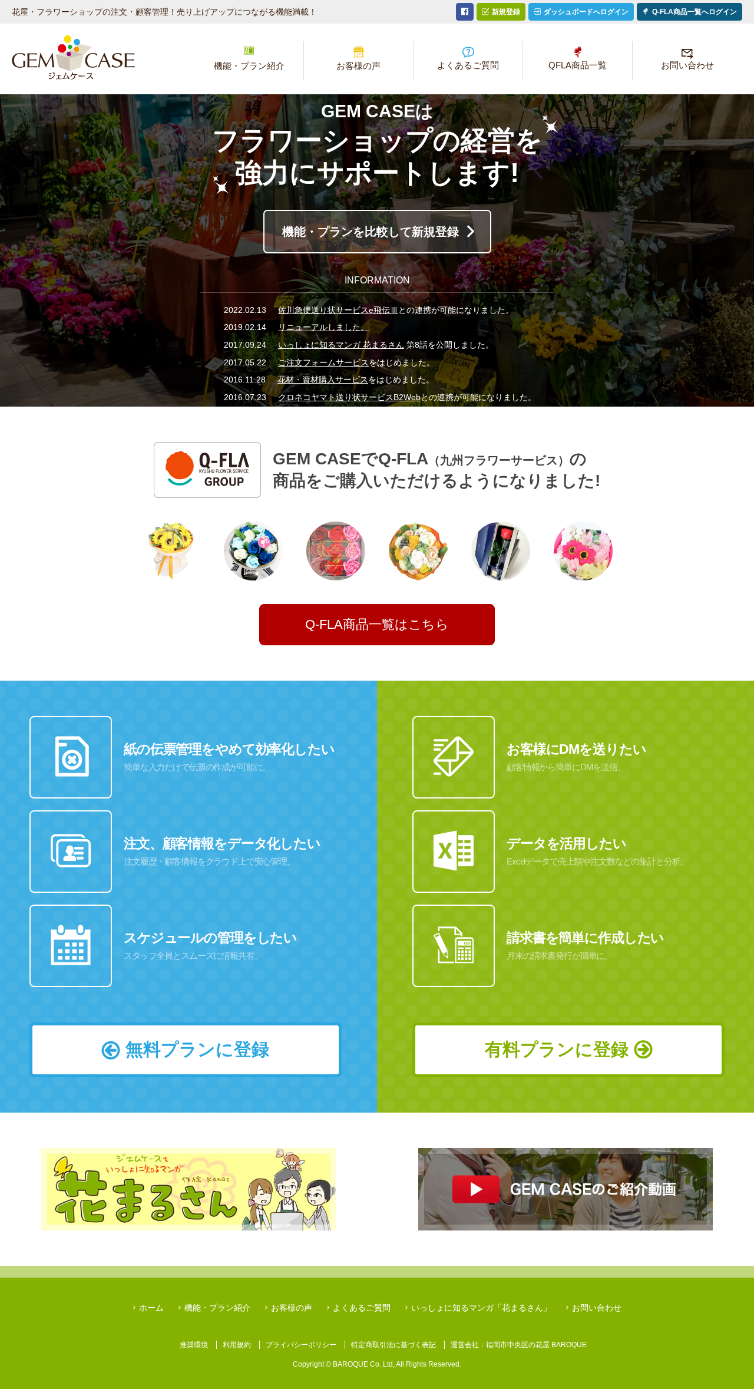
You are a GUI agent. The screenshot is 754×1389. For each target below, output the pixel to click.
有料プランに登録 (557, 1049)
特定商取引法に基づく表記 (393, 1345)
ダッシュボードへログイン (586, 12)
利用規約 (237, 1345)
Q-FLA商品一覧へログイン (694, 12)
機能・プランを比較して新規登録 (370, 231)
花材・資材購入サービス (322, 379)
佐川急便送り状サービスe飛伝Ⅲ (338, 310)
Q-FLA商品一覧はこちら (377, 624)
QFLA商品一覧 (577, 65)
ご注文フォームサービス (323, 362)
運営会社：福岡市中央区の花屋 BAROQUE (519, 1345)
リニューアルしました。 (323, 327)
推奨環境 (194, 1345)
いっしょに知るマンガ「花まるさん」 (481, 1307)
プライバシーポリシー (301, 1345)
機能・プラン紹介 (249, 66)
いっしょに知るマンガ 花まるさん (341, 344)
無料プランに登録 (197, 1049)
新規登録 (506, 12)
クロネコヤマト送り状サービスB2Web (349, 397)
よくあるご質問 (468, 65)
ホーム (73, 57)
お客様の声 (358, 66)
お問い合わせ (687, 65)
